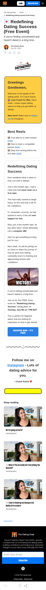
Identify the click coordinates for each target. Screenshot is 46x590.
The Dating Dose (10, 12)
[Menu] (42, 3)
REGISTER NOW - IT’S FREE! (23, 331)
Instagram (15, 365)
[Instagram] (23, 568)
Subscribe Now (33, 3)
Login (21, 3)
